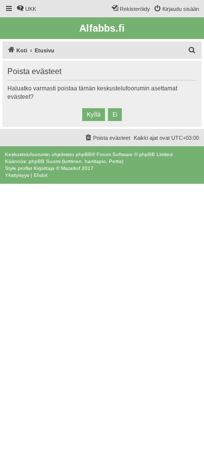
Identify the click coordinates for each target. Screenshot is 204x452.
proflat (25, 168)
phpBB (84, 154)
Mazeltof (70, 168)
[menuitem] (26, 9)
